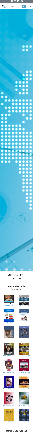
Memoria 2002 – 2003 (8, 405)
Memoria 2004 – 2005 (8, 388)
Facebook (11, 1)
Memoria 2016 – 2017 (24, 305)
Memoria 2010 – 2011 (9, 339)
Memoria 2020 (9, 305)
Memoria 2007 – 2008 (24, 355)
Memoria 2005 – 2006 (24, 372)
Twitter (18, 1)
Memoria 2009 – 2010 (24, 339)
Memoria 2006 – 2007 (8, 372)
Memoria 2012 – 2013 (24, 321)
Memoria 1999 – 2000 (9, 421)
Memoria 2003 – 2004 (24, 388)
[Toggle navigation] (30, 6)
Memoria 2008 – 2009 (9, 355)
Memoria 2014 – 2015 (9, 322)
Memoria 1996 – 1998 (24, 421)
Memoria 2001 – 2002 (24, 405)
